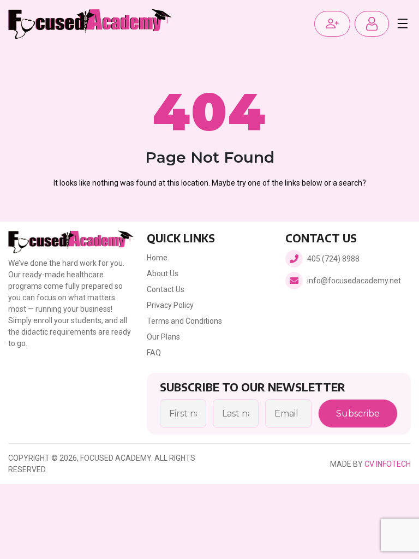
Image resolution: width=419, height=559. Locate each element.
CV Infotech (387, 464)
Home (157, 257)
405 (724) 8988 (333, 258)
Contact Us (165, 289)
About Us (162, 273)
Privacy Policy (170, 305)
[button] (372, 24)
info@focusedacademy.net (354, 280)
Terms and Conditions (184, 321)
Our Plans (163, 336)
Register (332, 24)
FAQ (154, 352)
